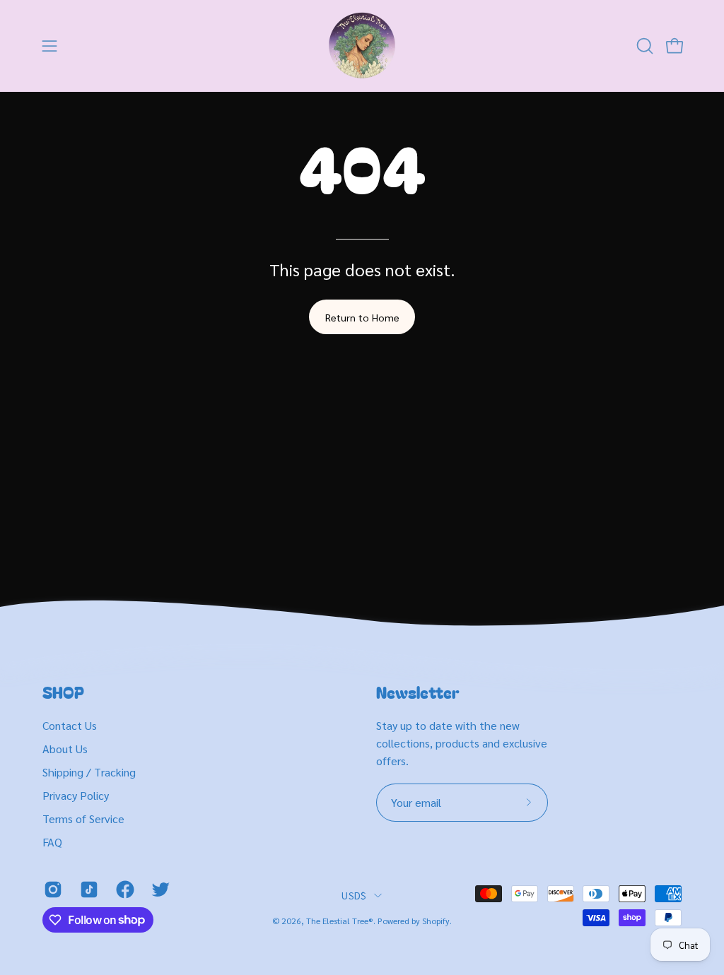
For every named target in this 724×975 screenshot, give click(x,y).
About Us (65, 748)
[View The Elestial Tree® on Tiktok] (87, 889)
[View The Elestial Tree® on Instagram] (51, 889)
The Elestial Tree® (339, 920)
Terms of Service (83, 818)
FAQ (52, 841)
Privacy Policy (75, 795)
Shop (63, 692)
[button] (643, 46)
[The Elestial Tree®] (362, 46)
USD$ (353, 895)
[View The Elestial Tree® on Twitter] (159, 889)
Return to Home (362, 317)
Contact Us (69, 725)
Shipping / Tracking (89, 771)
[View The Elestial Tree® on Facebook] (123, 889)
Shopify (436, 920)
